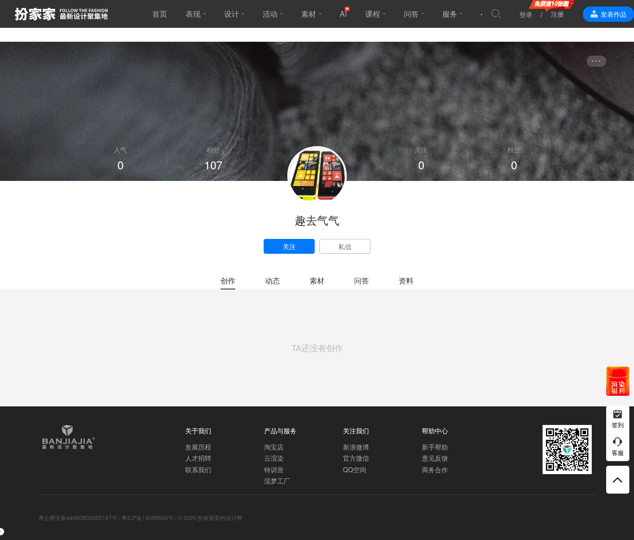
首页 (159, 13)
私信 (344, 246)
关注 (289, 246)
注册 (557, 14)
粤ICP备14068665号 (148, 517)
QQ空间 (354, 469)
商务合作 (435, 469)
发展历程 (198, 446)
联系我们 (198, 469)
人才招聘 (198, 458)
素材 (308, 13)
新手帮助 (435, 446)
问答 (411, 13)
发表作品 (614, 14)
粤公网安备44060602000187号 (78, 517)
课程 (372, 13)
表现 (193, 13)
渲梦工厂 (277, 480)
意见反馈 (435, 458)
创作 (227, 280)
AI (343, 13)
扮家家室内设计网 (61, 14)
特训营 (274, 469)
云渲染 (274, 458)
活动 (270, 13)
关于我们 (198, 430)
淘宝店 (274, 446)
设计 (231, 13)
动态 (272, 280)
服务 (449, 13)
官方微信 (356, 458)
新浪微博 (356, 446)
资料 (406, 280)
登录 (525, 14)
